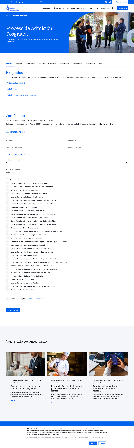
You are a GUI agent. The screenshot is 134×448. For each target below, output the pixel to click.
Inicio (8, 15)
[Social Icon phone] (110, 2)
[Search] (113, 8)
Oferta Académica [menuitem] (78, 8)
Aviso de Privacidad (35, 299)
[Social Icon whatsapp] (106, 2)
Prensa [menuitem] (13, 2)
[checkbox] (67, 236)
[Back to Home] (12, 10)
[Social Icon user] (120, 2)
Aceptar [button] (93, 443)
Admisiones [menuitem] (105, 8)
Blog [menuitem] (7, 2)
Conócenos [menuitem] (46, 8)
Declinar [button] (102, 443)
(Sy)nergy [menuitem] (21, 2)
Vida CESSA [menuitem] (93, 8)
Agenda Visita (123, 8)
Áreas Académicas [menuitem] (61, 8)
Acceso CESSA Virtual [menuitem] (41, 2)
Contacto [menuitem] (29, 2)
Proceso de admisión (20, 15)
